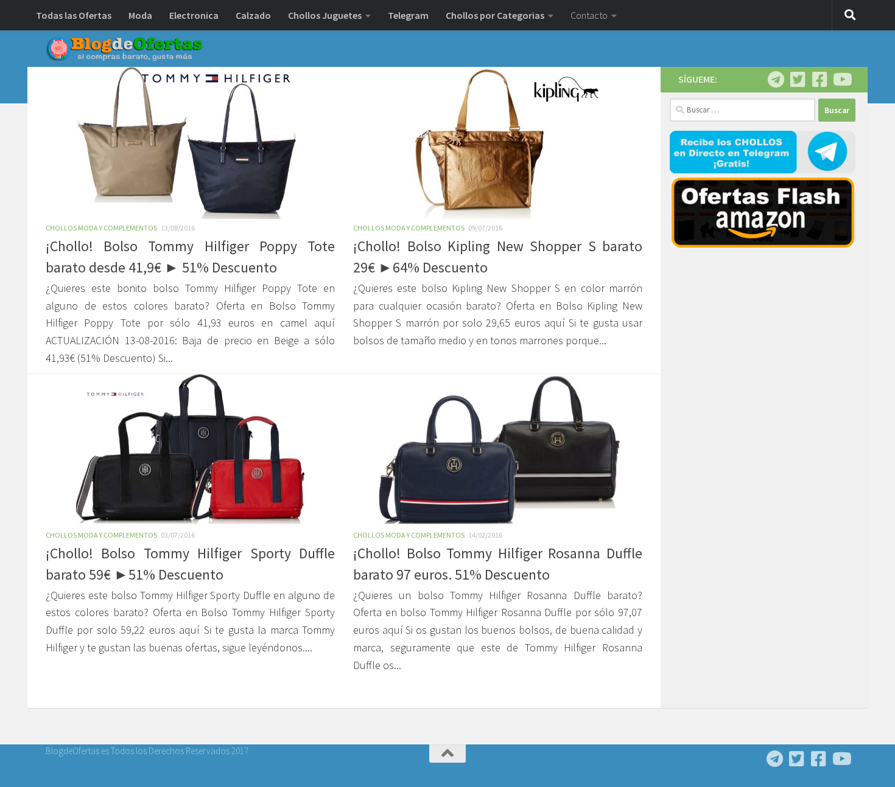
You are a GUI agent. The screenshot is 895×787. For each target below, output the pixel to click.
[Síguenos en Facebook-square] (819, 79)
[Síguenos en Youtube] (841, 79)
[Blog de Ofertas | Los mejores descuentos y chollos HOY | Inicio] (124, 48)
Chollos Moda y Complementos (101, 227)
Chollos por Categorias (495, 15)
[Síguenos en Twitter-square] (797, 79)
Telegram (408, 15)
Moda (140, 15)
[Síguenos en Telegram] (775, 79)
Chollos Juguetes (325, 15)
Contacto (589, 15)
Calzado (253, 15)
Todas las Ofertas (73, 15)
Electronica (194, 15)
